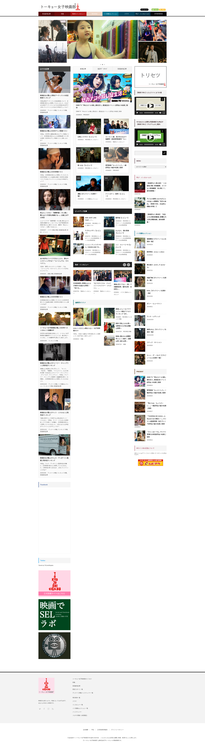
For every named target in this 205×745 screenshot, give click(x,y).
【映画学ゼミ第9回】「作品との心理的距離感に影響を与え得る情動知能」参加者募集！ (156, 218)
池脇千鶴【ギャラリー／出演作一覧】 (156, 279)
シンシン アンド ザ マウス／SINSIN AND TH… (93, 246)
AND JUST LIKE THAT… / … (90, 219)
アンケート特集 (52, 110)
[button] (150, 106)
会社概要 (85, 729)
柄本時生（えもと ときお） (156, 252)
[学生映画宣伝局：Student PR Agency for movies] (54, 645)
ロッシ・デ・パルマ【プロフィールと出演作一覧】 (156, 356)
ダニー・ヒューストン (154, 303)
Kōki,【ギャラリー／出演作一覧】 (156, 292)
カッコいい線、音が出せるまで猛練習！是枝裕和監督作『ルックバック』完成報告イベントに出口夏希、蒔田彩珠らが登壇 (115, 138)
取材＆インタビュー (78, 14)
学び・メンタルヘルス (142, 14)
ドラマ (126, 14)
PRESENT (86, 114)
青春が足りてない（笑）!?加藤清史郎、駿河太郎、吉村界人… (123, 286)
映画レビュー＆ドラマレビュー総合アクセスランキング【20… (123, 311)
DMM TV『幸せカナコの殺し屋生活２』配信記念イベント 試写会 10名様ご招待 (102, 106)
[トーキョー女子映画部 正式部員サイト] (54, 583)
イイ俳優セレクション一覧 (80, 708)
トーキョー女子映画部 (81, 737)
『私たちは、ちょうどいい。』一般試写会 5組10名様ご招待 (156, 405)
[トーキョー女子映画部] (60, 7)
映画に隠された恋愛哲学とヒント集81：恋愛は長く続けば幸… (123, 338)
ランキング (60, 110)
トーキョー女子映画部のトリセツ (82, 679)
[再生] (137, 113)
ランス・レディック (153, 316)
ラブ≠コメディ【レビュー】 (93, 232)
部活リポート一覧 (78, 689)
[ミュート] (160, 113)
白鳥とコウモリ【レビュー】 (87, 137)
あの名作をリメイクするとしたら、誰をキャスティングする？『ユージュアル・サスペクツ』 (54, 261)
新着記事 (83, 69)
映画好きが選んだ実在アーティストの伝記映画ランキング (54, 97)
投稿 (53, 230)
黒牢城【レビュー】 (122, 218)
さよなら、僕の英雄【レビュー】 (122, 232)
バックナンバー (77, 712)
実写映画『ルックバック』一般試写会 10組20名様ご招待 (115, 166)
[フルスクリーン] (164, 113)
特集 (62, 14)
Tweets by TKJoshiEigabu (45, 565)
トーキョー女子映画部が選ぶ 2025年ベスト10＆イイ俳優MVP (54, 329)
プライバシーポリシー (117, 729)
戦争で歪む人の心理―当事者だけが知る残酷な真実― (123, 326)
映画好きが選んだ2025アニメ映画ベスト (53, 131)
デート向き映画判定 (121, 225)
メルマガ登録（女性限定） (80, 715)
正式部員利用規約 (102, 729)
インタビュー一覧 (78, 704)
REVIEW (94, 14)
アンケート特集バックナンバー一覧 (83, 693)
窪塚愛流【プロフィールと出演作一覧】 (156, 240)
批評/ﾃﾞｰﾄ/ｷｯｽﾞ (103, 69)
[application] (151, 106)
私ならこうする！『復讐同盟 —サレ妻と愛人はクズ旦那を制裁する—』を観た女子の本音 (54, 215)
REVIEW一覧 (76, 697)
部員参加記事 (46, 14)
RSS (52, 708)
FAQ (93, 729)
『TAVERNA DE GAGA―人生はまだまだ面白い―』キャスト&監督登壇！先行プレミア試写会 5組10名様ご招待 (156, 420)
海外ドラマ (90, 225)
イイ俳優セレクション (110, 14)
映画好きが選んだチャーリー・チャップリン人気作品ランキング (54, 364)
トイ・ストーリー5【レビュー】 (123, 246)
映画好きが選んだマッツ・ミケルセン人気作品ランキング (54, 414)
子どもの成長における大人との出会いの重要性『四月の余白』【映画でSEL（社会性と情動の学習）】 (156, 202)
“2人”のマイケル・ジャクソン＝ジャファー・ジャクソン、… (102, 285)
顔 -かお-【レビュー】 (85, 165)
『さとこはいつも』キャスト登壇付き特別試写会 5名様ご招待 (156, 434)
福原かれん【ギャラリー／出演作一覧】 (156, 331)
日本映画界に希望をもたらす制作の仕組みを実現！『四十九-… (82, 285)
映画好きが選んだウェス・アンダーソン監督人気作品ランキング (54, 459)
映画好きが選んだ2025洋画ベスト (51, 297)
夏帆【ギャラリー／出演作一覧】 (87, 195)
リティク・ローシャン (154, 342)
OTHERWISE (158, 14)
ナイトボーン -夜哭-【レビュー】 (115, 195)
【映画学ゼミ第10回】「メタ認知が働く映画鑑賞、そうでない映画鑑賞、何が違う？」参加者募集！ (156, 187)
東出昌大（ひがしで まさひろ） (156, 266)
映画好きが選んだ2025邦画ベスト (51, 172)
